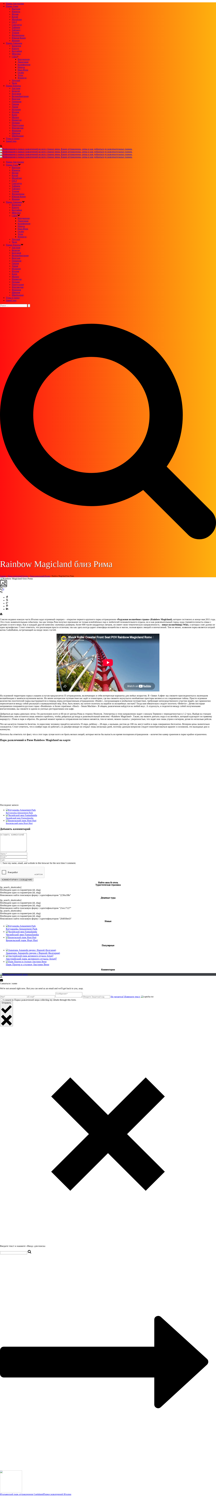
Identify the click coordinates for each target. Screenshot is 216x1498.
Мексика (16, 53)
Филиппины (18, 35)
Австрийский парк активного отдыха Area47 (31, 958)
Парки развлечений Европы (18, 576)
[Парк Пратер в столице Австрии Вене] (26, 961)
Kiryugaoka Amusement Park (19, 813)
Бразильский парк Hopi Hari (19, 823)
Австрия (16, 88)
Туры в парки (13, 138)
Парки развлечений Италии (40, 576)
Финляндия (17, 128)
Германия (16, 101)
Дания (15, 107)
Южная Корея (19, 38)
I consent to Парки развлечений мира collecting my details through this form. (39, 1000)
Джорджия (23, 62)
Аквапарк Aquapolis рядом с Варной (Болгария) (33, 953)
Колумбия (17, 51)
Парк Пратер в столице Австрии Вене (27, 964)
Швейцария (18, 136)
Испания (16, 109)
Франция (16, 130)
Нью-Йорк (23, 70)
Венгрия (16, 99)
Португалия (18, 125)
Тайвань (16, 27)
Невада (21, 67)
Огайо (21, 72)
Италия (15, 112)
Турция (15, 32)
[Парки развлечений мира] (66, 153)
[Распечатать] (1, 614)
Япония (16, 40)
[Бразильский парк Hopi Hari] (21, 820)
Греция (15, 104)
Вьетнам (16, 9)
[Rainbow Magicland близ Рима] (0, 578)
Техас (20, 75)
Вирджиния (24, 59)
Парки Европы (13, 85)
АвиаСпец (11, 141)
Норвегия (16, 120)
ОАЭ (14, 22)
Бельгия (16, 91)
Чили (14, 83)
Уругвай (16, 80)
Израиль (16, 11)
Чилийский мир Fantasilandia (19, 818)
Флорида (22, 78)
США (14, 56)
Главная (3, 576)
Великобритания (20, 96)
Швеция (16, 133)
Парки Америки (14, 43)
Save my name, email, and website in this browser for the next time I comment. (39, 863)
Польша (16, 122)
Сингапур (17, 24)
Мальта (15, 117)
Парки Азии (12, 6)
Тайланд (16, 30)
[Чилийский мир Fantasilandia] (21, 815)
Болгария (16, 93)
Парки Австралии (15, 3)
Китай (15, 17)
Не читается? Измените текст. (125, 996)
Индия (15, 14)
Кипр (14, 114)
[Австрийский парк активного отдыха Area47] (29, 956)
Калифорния (24, 64)
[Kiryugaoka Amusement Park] (21, 810)
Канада (15, 48)
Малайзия (17, 19)
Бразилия (16, 46)
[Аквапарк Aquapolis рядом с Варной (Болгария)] (31, 950)
